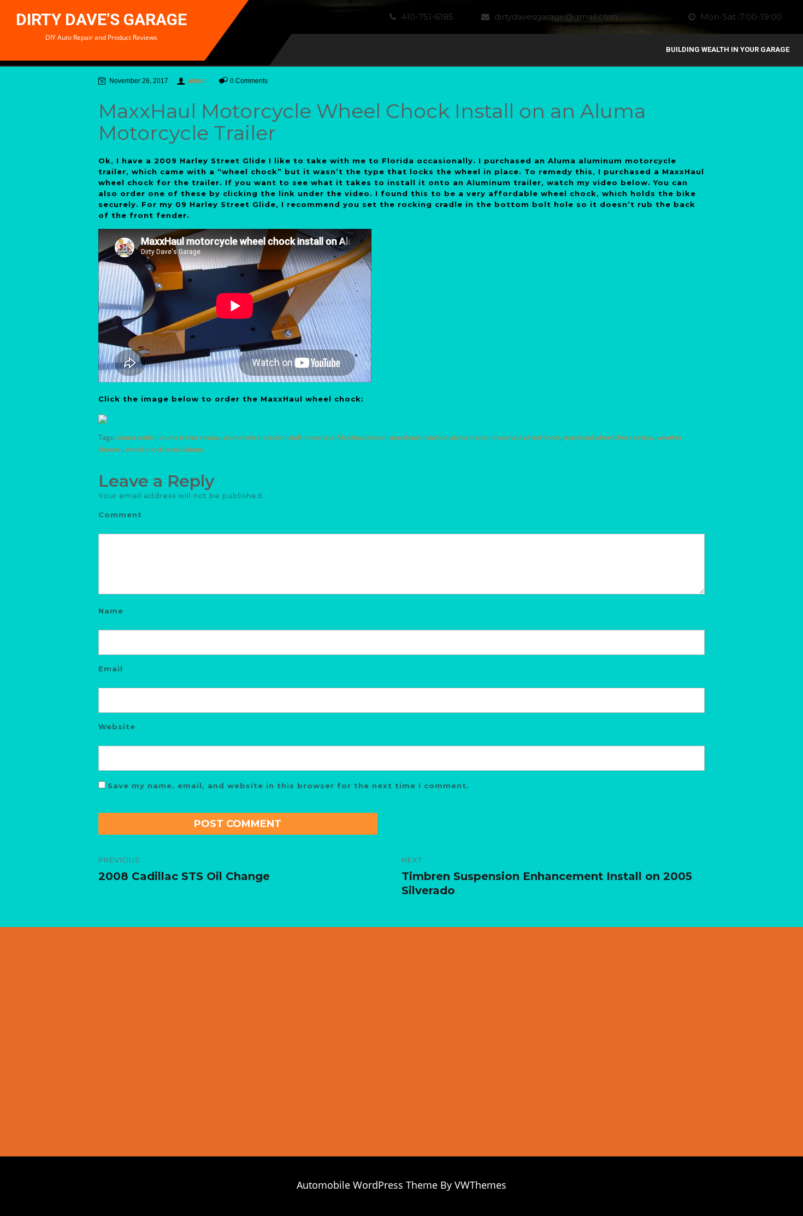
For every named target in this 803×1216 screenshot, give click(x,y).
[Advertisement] (686, 1047)
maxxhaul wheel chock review (609, 437)
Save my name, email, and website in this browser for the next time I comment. (288, 785)
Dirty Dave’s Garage (101, 19)
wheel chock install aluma (164, 449)
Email (110, 668)
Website (116, 726)
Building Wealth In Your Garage (727, 49)
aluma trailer (136, 437)
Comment (120, 514)
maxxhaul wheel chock (526, 437)
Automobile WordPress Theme (367, 1184)
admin (197, 81)
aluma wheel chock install (262, 437)
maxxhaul (319, 437)
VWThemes (480, 1184)
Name (110, 610)
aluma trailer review (189, 437)
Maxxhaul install (361, 437)
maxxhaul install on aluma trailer (439, 437)
